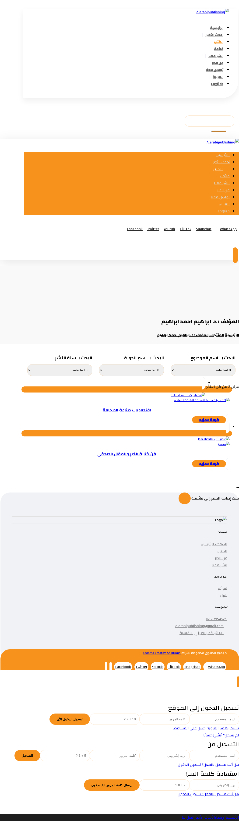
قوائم (222, 588)
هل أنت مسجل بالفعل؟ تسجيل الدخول (208, 764)
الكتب (222, 551)
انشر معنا (219, 565)
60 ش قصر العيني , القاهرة (201, 632)
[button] (231, 94)
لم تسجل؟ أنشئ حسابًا (221, 735)
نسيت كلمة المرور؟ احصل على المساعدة (205, 728)
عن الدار (221, 558)
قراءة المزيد (209, 419)
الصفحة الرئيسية (214, 544)
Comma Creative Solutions (162, 653)
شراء (223, 595)
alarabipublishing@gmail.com (199, 625)
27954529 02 (216, 618)
